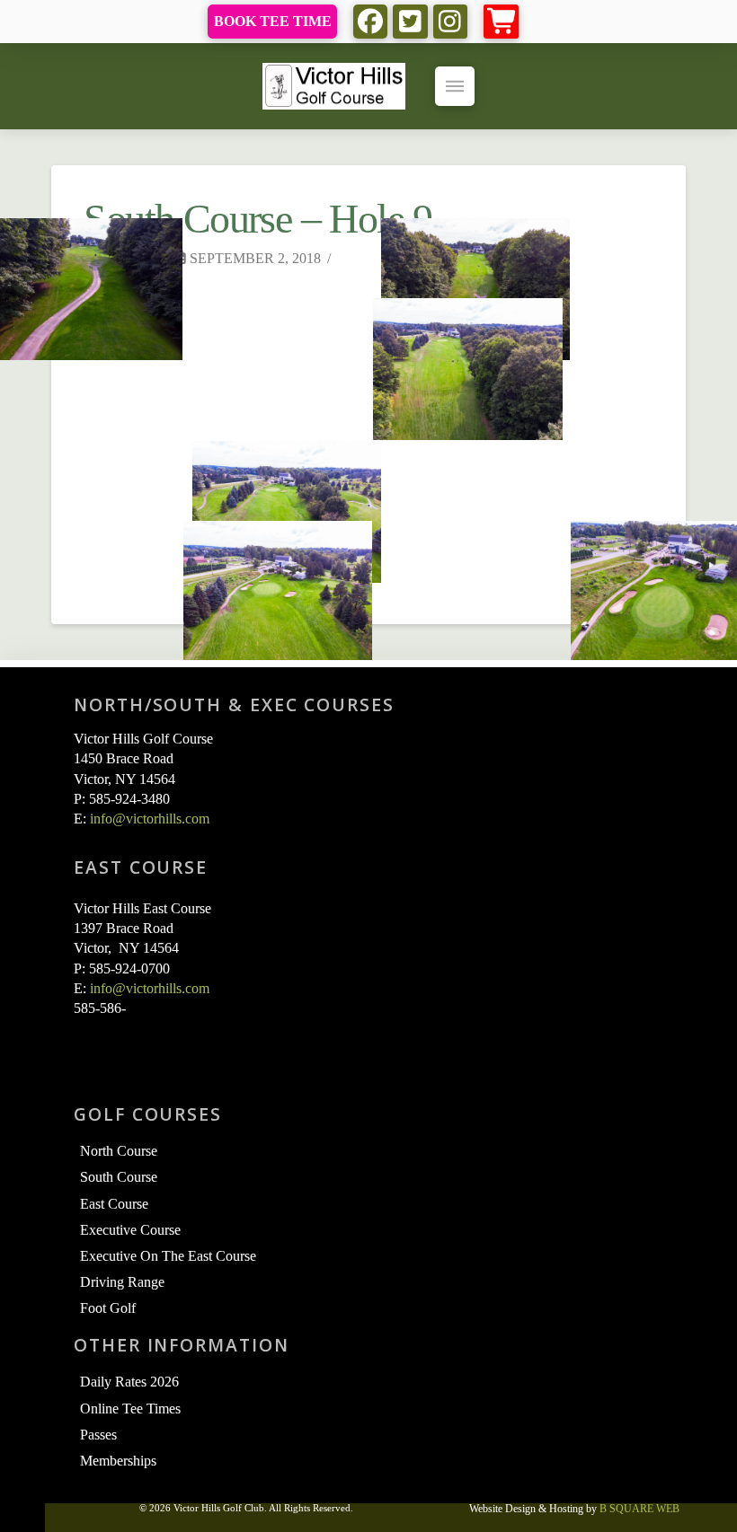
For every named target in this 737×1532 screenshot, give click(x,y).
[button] (501, 22)
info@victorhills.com (149, 818)
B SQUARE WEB (639, 1508)
